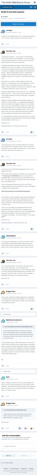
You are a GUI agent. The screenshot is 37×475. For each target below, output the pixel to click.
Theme (5, 468)
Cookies (31, 468)
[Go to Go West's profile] (3, 31)
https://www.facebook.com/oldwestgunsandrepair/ (15, 191)
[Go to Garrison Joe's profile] (3, 52)
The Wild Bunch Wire (19, 18)
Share (9, 455)
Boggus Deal (10, 291)
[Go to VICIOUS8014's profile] (3, 237)
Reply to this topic (18, 24)
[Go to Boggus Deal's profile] (3, 292)
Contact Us (23, 468)
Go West (5, 16)
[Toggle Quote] (4, 326)
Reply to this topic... (10, 446)
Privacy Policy (14, 468)
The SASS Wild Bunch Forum (15, 2)
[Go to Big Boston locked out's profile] (3, 321)
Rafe (7, 377)
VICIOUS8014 (11, 236)
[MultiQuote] (2, 44)
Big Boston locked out (14, 320)
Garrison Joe (10, 51)
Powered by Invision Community (18, 472)
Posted (13, 32)
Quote (7, 44)
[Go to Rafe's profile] (3, 378)
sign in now (10, 439)
